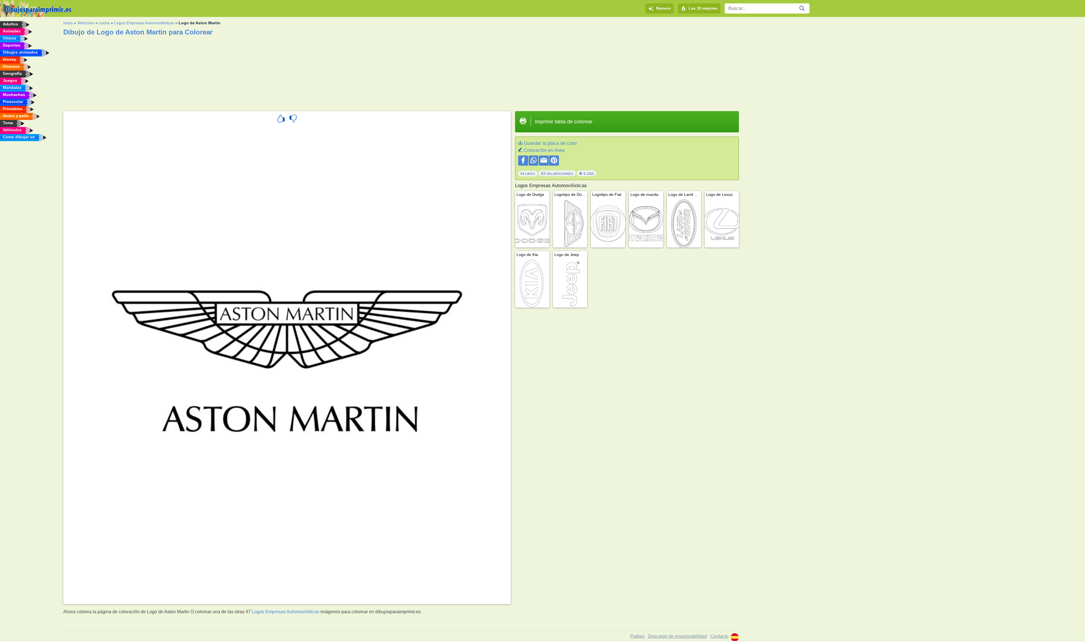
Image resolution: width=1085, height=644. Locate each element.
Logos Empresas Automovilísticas (144, 23)
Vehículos (85, 23)
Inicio (68, 23)
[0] (293, 119)
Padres (637, 636)
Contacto (719, 636)
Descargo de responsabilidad (677, 636)
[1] (281, 119)
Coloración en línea (544, 150)
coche (104, 23)
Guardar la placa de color (550, 143)
